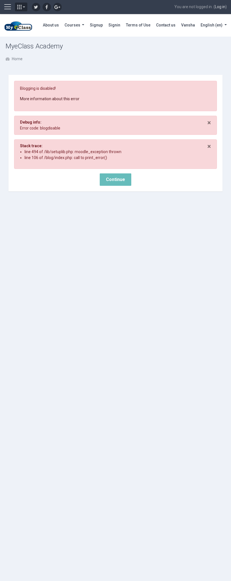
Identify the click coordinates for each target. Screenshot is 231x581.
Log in (220, 7)
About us (51, 25)
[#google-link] (57, 7)
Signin (114, 25)
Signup (96, 25)
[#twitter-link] (36, 7)
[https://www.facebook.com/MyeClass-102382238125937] (47, 7)
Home (17, 59)
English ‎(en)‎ (212, 25)
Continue (115, 179)
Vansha (188, 25)
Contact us (166, 25)
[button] (21, 7)
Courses (73, 25)
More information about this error (49, 99)
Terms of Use (138, 25)
